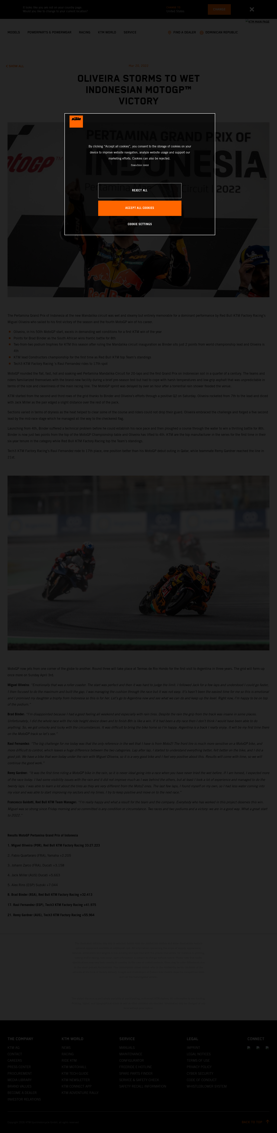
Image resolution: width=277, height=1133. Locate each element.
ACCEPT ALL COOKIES (139, 208)
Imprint (146, 165)
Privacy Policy (136, 165)
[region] (139, 174)
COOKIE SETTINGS (140, 224)
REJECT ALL (140, 190)
